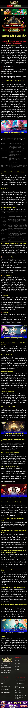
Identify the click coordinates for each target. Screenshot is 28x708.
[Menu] (2, 2)
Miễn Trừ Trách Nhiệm (6, 692)
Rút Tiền (17, 669)
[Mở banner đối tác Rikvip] (14, 706)
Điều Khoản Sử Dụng (5, 689)
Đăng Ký (17, 660)
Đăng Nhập (17, 663)
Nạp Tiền (17, 666)
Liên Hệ (2, 683)
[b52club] (14, 2)
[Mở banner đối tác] (14, 703)
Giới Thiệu (3, 680)
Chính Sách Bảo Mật (5, 686)
